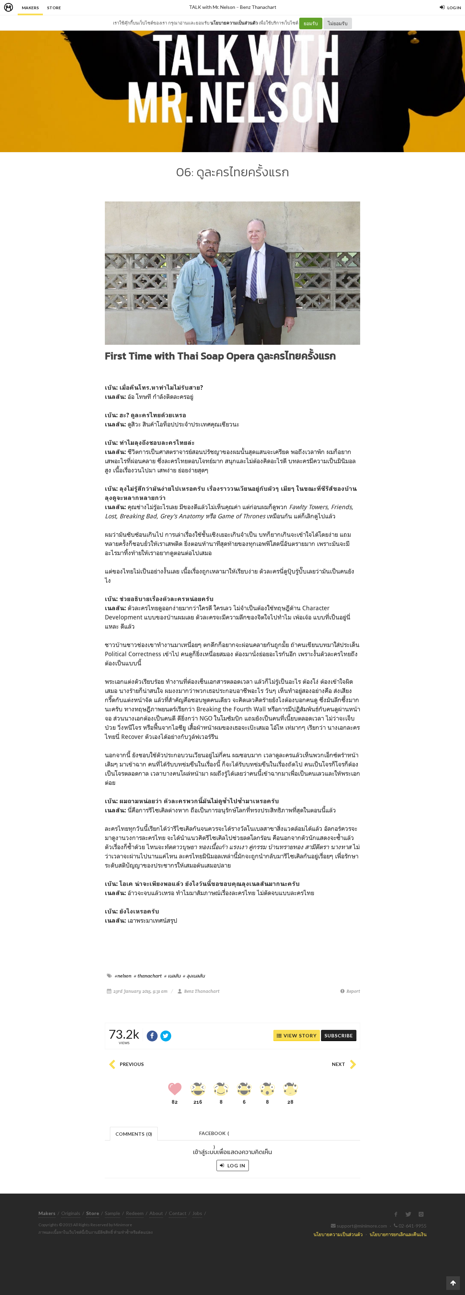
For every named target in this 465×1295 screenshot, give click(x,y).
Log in (235, 1165)
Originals (70, 1213)
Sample (112, 1213)
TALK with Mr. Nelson (212, 7)
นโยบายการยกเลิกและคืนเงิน (398, 1234)
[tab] (134, 1133)
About (156, 1213)
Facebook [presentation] (214, 1135)
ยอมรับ (311, 23)
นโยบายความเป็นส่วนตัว (234, 23)
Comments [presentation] (133, 1134)
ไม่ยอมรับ (338, 23)
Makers (30, 7)
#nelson (123, 975)
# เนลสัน (172, 975)
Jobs (197, 1213)
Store (54, 7)
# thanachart (148, 975)
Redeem (135, 1213)
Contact (178, 1213)
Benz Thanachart (258, 7)
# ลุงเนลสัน (194, 975)
